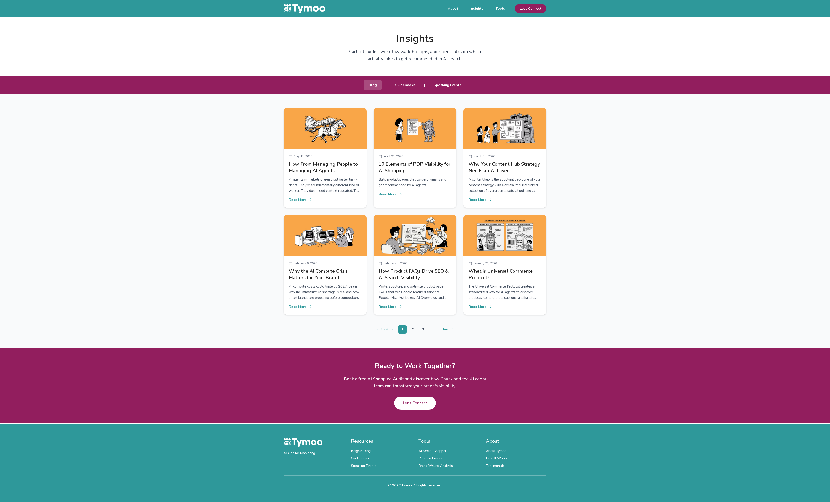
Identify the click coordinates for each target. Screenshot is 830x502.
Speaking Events (363, 465)
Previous (386, 329)
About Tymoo (496, 450)
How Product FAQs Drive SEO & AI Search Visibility (414, 274)
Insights (477, 8)
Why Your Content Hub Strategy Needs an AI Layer (504, 167)
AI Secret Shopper (432, 450)
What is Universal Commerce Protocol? (501, 274)
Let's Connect (530, 8)
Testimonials (495, 465)
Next (446, 329)
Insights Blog (361, 450)
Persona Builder (430, 458)
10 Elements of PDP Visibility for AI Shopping (414, 167)
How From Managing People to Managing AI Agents (323, 167)
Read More (298, 199)
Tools (500, 8)
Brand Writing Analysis (435, 465)
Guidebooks (360, 458)
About (453, 8)
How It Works (496, 458)
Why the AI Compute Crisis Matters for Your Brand (318, 274)
